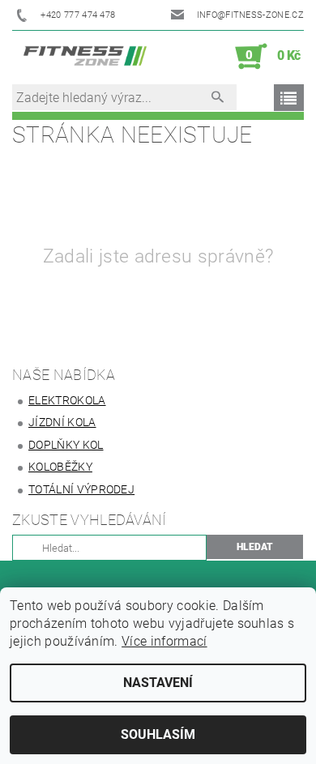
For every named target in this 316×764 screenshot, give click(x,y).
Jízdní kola (62, 422)
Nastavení (158, 682)
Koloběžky (60, 466)
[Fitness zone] (85, 57)
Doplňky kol (66, 444)
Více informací (164, 641)
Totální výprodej (81, 489)
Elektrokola (67, 400)
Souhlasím (158, 734)
